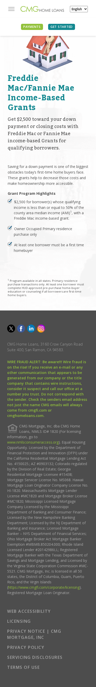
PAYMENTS (32, 27)
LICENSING (19, 621)
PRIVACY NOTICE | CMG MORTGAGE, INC (34, 634)
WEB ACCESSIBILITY (29, 611)
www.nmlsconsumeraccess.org (33, 442)
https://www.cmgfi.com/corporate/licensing (44, 587)
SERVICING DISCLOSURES (35, 657)
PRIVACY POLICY (25, 647)
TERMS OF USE (23, 667)
